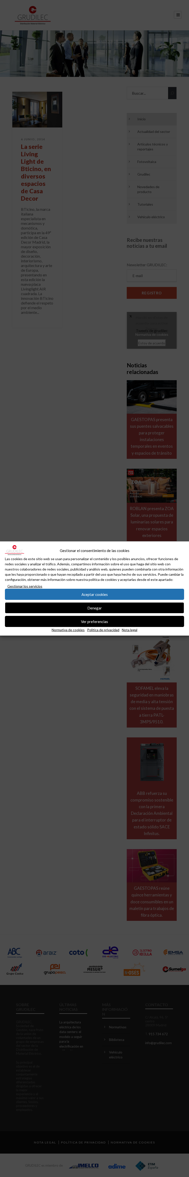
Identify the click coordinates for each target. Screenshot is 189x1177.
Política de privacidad (103, 630)
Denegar (94, 608)
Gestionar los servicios (24, 586)
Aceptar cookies (94, 594)
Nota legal (129, 630)
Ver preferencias (94, 621)
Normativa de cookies (68, 630)
